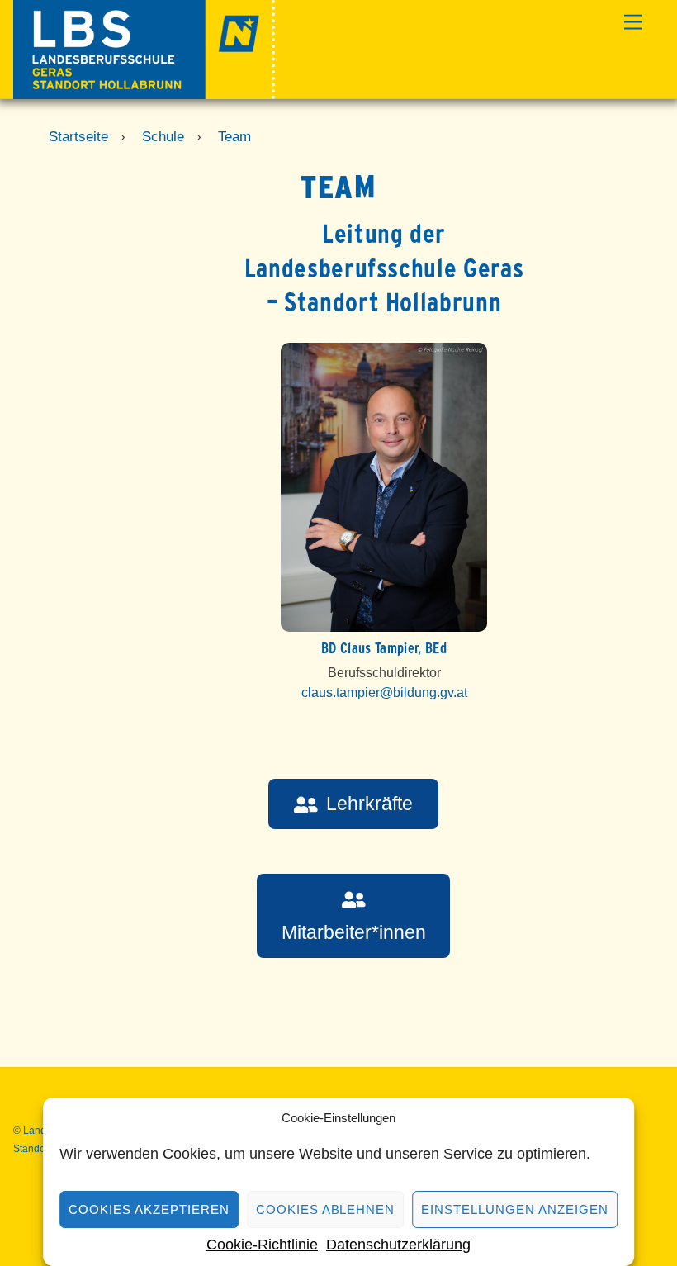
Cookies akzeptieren (149, 1209)
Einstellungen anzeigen (514, 1209)
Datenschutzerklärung (398, 1244)
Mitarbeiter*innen (354, 932)
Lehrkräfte (369, 803)
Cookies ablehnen (325, 1209)
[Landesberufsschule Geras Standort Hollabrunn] (144, 92)
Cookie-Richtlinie (262, 1244)
